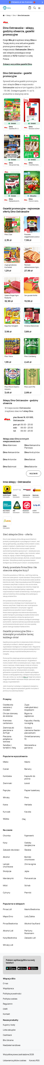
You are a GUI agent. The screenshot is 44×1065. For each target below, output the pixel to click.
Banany (27, 769)
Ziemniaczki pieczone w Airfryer (8, 730)
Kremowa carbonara (7, 721)
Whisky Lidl (8, 945)
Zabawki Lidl (30, 937)
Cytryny (6, 892)
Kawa (5, 804)
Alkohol (6, 857)
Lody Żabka (29, 916)
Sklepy (8, 15)
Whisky (6, 797)
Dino (14, 15)
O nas (5, 983)
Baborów (30, 466)
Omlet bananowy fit (32, 737)
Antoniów (9, 459)
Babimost (9, 466)
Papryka (6, 790)
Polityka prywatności (12, 993)
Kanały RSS (34, 1060)
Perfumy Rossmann (29, 932)
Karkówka (7, 776)
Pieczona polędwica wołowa (7, 739)
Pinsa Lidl (7, 909)
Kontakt (6, 1014)
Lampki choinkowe (8, 865)
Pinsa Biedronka (10, 923)
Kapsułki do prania (29, 777)
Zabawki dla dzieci (11, 849)
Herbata (28, 804)
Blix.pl (25, 677)
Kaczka (27, 811)
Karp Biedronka (10, 937)
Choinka (7, 835)
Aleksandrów (11, 452)
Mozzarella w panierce (30, 746)
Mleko (5, 762)
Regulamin (8, 1003)
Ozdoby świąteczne (29, 844)
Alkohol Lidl (8, 930)
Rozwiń (34, 473)
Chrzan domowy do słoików (10, 714)
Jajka (26, 871)
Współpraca (8, 988)
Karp (5, 842)
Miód (5, 885)
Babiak (29, 459)
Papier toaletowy (32, 790)
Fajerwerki (29, 835)
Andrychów (32, 452)
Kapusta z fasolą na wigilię (31, 721)
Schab (27, 885)
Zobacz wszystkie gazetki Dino (17, 64)
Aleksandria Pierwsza (32, 446)
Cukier (6, 769)
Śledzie (27, 849)
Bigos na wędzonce (29, 714)
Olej (24, 819)
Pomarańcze (30, 878)
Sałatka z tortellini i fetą (9, 746)
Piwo (26, 797)
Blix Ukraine (8, 1040)
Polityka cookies (10, 998)
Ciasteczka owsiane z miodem (8, 707)
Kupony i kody (9, 1024)
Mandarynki (8, 878)
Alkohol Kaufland (32, 923)
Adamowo (10, 445)
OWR (5, 1009)
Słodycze (7, 871)
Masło (27, 762)
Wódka (6, 819)
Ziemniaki (7, 783)
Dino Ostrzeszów (24, 15)
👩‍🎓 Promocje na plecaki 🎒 (22, 2)
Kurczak (6, 811)
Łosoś (27, 783)
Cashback (7, 1035)
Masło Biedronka (32, 909)
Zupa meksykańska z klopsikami (31, 707)
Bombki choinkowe (29, 858)
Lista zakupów (9, 1030)
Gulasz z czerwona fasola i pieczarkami (32, 730)
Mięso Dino (8, 916)
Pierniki (28, 892)
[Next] (42, 2)
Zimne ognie (30, 864)
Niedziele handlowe (11, 1045)
